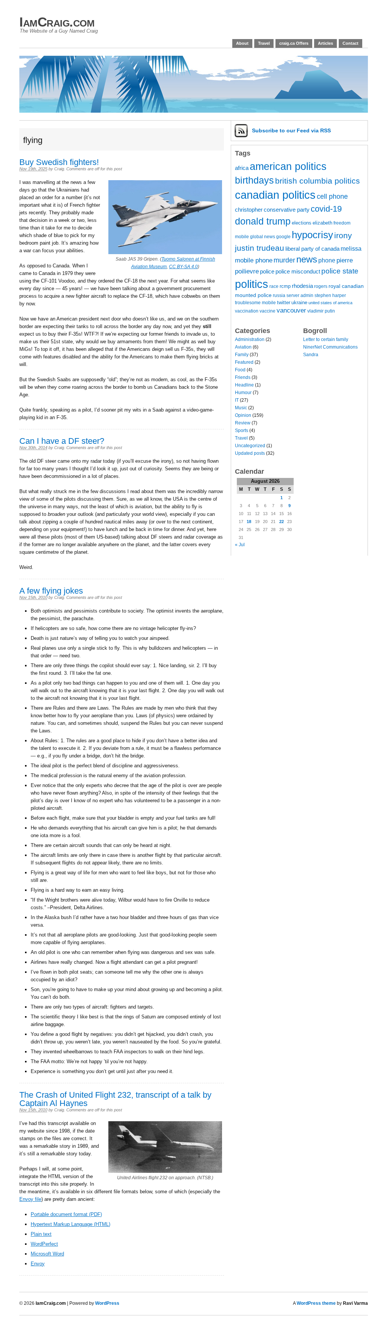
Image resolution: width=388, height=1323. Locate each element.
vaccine (267, 310)
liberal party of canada (312, 249)
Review (242, 423)
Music (241, 407)
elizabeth (322, 223)
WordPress (107, 1303)
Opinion (243, 415)
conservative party (287, 210)
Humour (243, 392)
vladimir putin (321, 310)
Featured (244, 362)
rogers (320, 286)
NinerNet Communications (330, 347)
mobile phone (253, 260)
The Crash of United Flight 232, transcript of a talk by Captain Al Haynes (115, 1099)
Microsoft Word (47, 1254)
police (267, 272)
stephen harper (330, 295)
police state (339, 271)
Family (242, 354)
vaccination (246, 310)
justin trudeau (259, 248)
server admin (299, 295)
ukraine (299, 302)
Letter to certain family (325, 339)
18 (249, 521)
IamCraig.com (56, 21)
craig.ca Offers (293, 43)
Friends (242, 377)
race (273, 286)
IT (237, 400)
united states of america (330, 302)
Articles (325, 43)
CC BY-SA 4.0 (183, 266)
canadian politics (275, 195)
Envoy (38, 1263)
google (283, 236)
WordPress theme (316, 1303)
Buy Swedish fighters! (59, 162)
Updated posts (250, 453)
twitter (283, 302)
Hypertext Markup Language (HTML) (70, 1224)
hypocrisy (312, 234)
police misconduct (297, 272)
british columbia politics (317, 180)
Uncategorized (250, 445)
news (306, 259)
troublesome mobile (255, 302)
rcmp (285, 286)
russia (279, 295)
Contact (350, 43)
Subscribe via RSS (291, 130)
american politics (288, 166)
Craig (59, 169)
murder (284, 260)
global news (262, 236)
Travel (264, 43)
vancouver (291, 310)
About (242, 43)
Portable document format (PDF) (66, 1214)
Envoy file (30, 1199)
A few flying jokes (51, 591)
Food (240, 369)
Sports (241, 430)
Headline (244, 385)
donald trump (263, 221)
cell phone (332, 196)
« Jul (240, 544)
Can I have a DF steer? (61, 441)
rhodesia (302, 286)
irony (343, 235)
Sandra (310, 354)
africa (242, 168)
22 (281, 521)
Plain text (41, 1234)
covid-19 (326, 209)
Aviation (243, 347)
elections (301, 223)
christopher (249, 210)
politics (251, 284)
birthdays (254, 180)
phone (326, 260)
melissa (351, 248)
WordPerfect (44, 1244)
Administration (249, 339)
